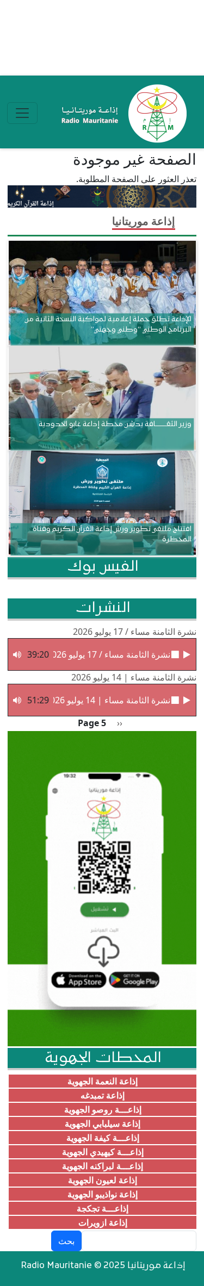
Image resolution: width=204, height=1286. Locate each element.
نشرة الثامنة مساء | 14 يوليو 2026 (133, 677)
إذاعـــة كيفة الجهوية (102, 1138)
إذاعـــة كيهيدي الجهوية (103, 1152)
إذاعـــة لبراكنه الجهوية (102, 1166)
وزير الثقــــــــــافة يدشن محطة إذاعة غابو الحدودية (115, 424)
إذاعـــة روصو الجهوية (102, 1109)
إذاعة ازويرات (102, 1222)
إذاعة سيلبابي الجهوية (102, 1123)
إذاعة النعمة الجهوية (102, 1081)
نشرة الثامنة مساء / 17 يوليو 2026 (134, 632)
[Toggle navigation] (22, 113)
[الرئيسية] (121, 113)
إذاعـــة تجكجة (102, 1208)
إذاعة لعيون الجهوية (102, 1180)
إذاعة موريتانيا (143, 221)
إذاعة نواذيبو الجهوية (102, 1194)
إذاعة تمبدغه (103, 1095)
